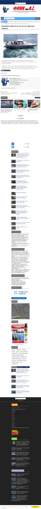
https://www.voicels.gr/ (14, 81)
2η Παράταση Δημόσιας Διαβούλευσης (18, 283)
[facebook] (21, 1)
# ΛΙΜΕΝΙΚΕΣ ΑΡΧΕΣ (7, 70)
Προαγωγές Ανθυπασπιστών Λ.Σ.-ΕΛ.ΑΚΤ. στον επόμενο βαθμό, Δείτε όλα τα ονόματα (23, 492)
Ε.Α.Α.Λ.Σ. (13, 424)
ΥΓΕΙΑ (21, 362)
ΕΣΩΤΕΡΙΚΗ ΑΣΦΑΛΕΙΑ (23, 353)
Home (2, 23)
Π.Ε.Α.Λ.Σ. (13, 415)
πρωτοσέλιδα (17, 344)
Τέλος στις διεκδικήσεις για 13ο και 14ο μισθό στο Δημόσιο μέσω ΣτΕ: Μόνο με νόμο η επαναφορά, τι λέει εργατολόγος (23, 165)
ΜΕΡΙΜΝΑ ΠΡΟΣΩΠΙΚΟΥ (16, 358)
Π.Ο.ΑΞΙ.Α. (13, 418)
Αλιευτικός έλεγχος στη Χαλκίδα (19, 108)
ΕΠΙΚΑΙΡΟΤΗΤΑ (15, 353)
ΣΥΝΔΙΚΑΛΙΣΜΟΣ (15, 362)
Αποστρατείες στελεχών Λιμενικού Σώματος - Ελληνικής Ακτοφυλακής (23, 475)
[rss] (25, 1)
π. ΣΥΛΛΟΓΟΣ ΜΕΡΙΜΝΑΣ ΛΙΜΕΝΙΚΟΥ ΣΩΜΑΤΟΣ (20, 427)
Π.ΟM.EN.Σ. (13, 423)
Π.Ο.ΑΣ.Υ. (13, 416)
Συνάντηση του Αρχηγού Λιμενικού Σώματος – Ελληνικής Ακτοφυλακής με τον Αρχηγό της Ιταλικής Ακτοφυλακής (20, 243)
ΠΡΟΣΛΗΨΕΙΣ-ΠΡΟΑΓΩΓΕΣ (22, 360)
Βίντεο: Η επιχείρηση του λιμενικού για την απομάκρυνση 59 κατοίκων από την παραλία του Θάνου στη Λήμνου (7, 110)
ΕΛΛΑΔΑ (17, 351)
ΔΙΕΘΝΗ (13, 351)
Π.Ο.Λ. (13, 413)
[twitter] (23, 1)
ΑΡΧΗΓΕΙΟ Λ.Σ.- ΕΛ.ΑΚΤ (15, 407)
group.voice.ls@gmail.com (16, 84)
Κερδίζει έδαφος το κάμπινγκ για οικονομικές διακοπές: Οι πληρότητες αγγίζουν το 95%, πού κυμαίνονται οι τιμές (22, 181)
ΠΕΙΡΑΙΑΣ (14, 360)
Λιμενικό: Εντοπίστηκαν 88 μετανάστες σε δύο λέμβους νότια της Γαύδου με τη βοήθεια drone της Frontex (23, 176)
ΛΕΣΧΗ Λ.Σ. (13, 426)
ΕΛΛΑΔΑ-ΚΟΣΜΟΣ (24, 351)
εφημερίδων (21, 344)
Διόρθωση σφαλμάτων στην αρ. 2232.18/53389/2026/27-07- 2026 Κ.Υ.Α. (18, 281)
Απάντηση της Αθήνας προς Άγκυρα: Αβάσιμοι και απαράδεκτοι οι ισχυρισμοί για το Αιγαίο (22, 218)
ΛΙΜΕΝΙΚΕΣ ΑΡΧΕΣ (7, 23)
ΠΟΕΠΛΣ (13, 412)
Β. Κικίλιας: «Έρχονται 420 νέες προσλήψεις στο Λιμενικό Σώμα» (19, 246)
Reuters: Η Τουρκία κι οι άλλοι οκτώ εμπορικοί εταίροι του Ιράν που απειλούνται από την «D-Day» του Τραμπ (22, 206)
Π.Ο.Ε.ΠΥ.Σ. (13, 419)
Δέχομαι (35, 506)
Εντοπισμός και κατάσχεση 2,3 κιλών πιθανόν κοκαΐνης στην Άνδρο (33, 110)
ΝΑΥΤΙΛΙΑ (24, 358)
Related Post (4, 97)
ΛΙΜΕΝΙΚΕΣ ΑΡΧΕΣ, (10, 30)
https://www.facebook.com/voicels (18, 82)
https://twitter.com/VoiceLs (16, 83)
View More (38, 97)
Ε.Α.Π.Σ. (13, 421)
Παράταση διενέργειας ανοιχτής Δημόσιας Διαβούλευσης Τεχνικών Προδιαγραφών (18, 283)
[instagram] (22, 401)
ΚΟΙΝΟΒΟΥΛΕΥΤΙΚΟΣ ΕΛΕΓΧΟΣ (17, 355)
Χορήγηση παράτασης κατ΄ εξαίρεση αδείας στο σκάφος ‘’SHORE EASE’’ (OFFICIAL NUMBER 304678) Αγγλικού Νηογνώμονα (20, 278)
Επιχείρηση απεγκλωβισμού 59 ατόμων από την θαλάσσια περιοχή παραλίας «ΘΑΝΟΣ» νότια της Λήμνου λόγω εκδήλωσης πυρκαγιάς (19, 235)
